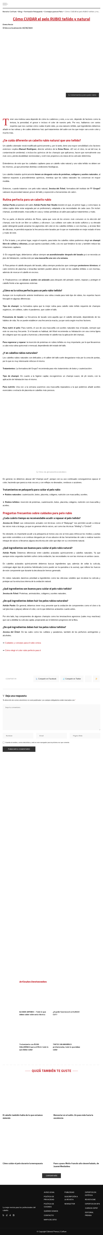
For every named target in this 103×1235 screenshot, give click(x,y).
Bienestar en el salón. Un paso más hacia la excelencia (73, 1117)
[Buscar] (98, 4)
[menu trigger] (6, 4)
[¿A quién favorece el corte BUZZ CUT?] (68, 997)
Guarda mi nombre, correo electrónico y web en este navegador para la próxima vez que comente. (37, 742)
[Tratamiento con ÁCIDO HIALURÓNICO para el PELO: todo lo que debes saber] (34, 1030)
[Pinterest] (88, 678)
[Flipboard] (17, 1215)
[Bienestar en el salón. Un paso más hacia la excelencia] (77, 1094)
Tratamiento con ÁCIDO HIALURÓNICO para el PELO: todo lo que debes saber (33, 1047)
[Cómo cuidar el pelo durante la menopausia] (26, 1142)
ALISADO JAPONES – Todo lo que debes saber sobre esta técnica (32, 1013)
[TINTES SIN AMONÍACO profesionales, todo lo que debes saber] (68, 1030)
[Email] (96, 678)
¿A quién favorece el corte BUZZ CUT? (66, 1013)
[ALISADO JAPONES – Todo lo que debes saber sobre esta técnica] (34, 997)
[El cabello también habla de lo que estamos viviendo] (26, 1094)
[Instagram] (10, 1215)
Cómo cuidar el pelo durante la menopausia (23, 1163)
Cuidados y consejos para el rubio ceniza (23, 643)
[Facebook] (3, 1215)
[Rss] (13, 1215)
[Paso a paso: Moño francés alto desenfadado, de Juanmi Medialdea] (77, 1142)
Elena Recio (8, 24)
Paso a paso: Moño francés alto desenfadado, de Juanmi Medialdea (76, 1165)
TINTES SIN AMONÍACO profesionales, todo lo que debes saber (66, 1047)
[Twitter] (6, 1215)
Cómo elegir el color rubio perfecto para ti (23, 650)
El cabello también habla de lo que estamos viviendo (23, 1117)
